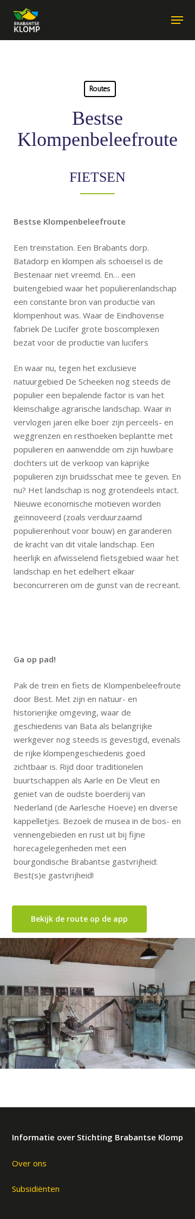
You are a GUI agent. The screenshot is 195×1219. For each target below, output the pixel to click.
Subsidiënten (36, 1188)
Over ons (29, 1163)
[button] (177, 20)
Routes (99, 88)
